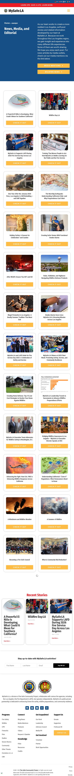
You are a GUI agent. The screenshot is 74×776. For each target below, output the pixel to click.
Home (7, 23)
